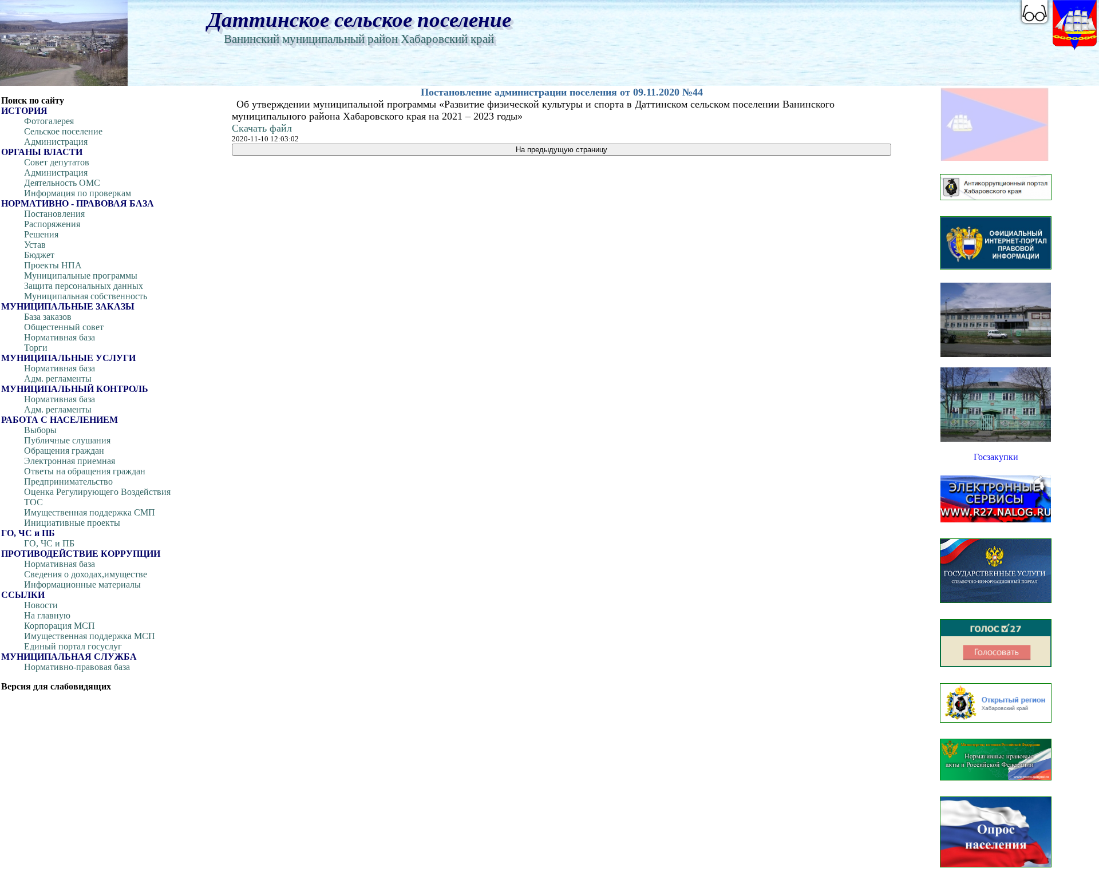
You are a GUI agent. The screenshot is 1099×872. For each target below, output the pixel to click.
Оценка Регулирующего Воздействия (97, 492)
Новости (41, 605)
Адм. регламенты (58, 378)
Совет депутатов (56, 162)
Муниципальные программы (80, 275)
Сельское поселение (63, 131)
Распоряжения (52, 224)
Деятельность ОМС (62, 183)
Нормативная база (59, 337)
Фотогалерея (49, 121)
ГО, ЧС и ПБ (49, 543)
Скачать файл (262, 128)
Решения (41, 234)
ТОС (33, 502)
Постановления (54, 214)
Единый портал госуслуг (73, 646)
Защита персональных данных (83, 286)
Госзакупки (996, 457)
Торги (36, 347)
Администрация (56, 141)
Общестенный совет (64, 327)
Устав (35, 244)
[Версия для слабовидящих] (1034, 11)
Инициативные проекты (72, 523)
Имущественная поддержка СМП (89, 512)
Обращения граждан (64, 450)
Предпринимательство (68, 481)
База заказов (48, 317)
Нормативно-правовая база (77, 667)
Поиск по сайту (32, 100)
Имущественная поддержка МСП (89, 636)
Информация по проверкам (77, 193)
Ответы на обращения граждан (84, 471)
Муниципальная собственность (85, 296)
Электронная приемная (69, 461)
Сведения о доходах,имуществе (85, 574)
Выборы (40, 430)
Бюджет (39, 255)
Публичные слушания (67, 440)
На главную (47, 615)
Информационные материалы (82, 584)
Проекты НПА (53, 265)
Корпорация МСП (59, 626)
